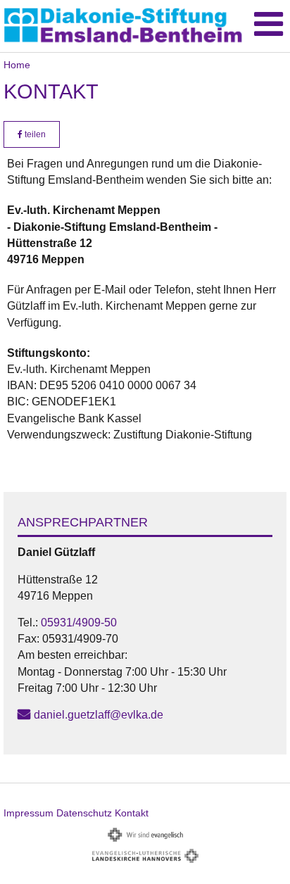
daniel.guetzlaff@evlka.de (98, 715)
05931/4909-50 (79, 623)
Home (17, 64)
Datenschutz (84, 813)
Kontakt (132, 813)
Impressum (28, 813)
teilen (34, 134)
